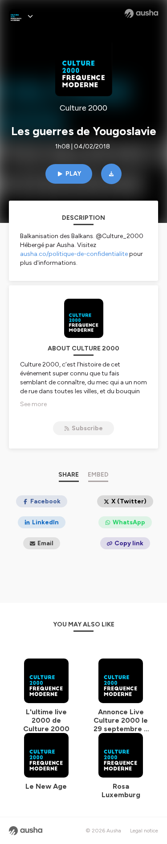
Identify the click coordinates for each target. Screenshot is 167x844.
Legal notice (144, 831)
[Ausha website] (141, 13)
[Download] (111, 174)
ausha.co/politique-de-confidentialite (74, 254)
